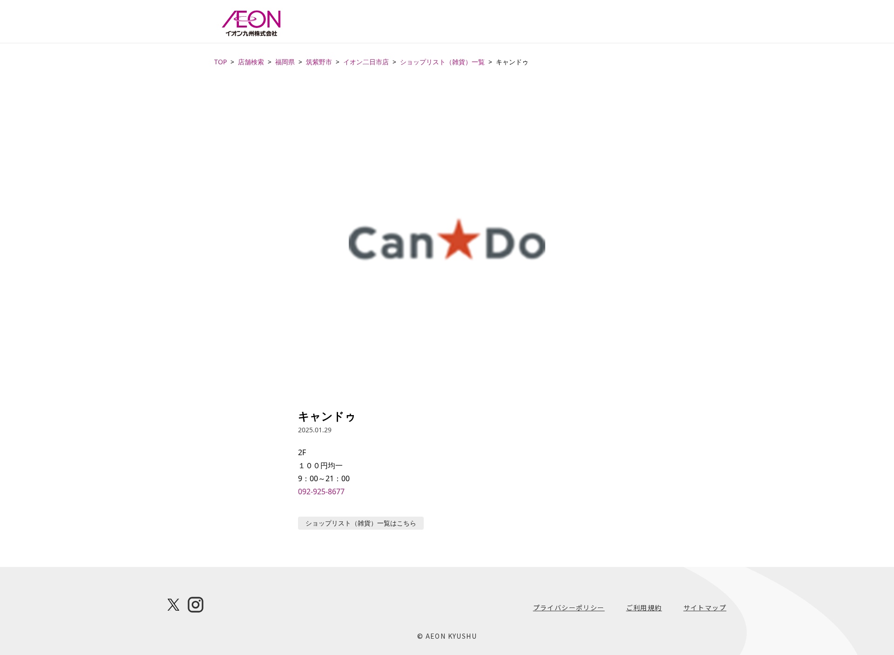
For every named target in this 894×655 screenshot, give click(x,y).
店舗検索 (251, 61)
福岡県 (285, 61)
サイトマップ (705, 607)
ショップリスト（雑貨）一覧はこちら (360, 523)
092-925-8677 (321, 491)
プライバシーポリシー (569, 607)
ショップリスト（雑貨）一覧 (442, 61)
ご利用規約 (644, 607)
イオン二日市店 (366, 61)
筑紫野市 (319, 61)
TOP (220, 61)
